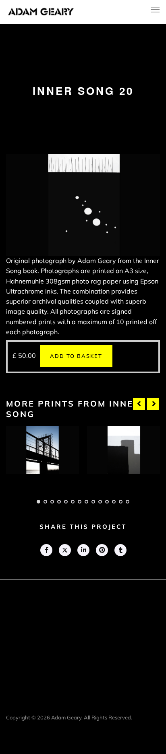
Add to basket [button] (76, 356)
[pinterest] (101, 550)
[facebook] (46, 550)
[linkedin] (83, 550)
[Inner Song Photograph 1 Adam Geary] (42, 450)
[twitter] (64, 550)
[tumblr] (120, 550)
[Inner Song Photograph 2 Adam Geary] (123, 450)
